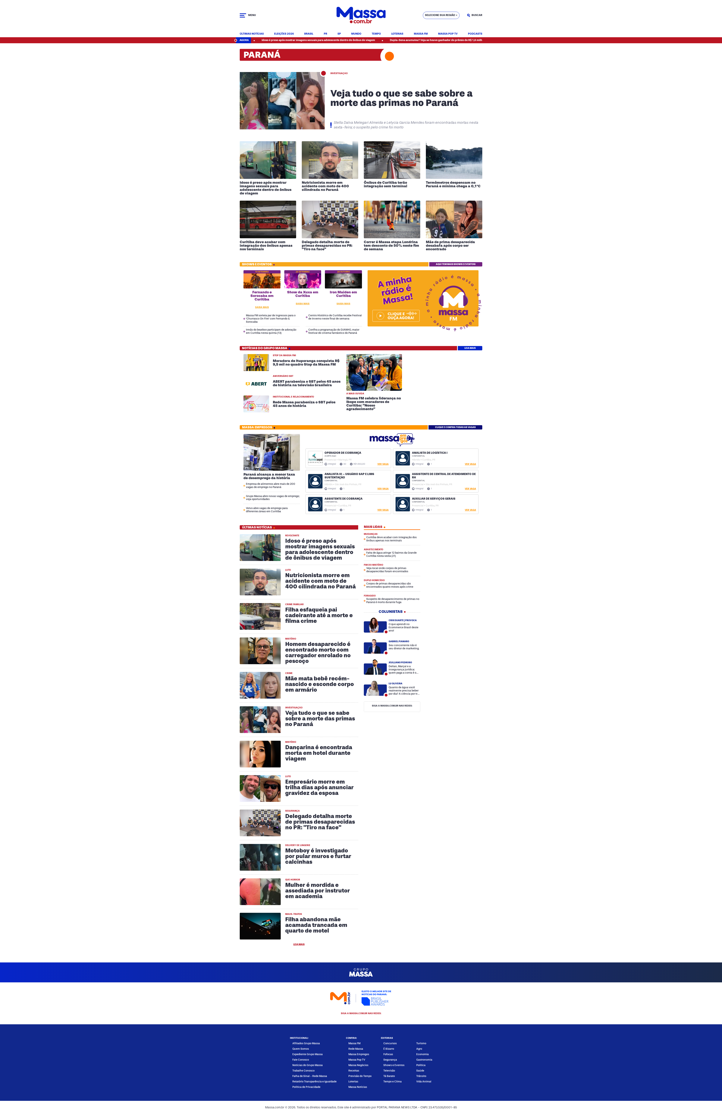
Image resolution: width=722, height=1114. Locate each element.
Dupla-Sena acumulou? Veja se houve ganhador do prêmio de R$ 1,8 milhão (371, 40)
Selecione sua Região (440, 15)
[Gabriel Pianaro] (375, 646)
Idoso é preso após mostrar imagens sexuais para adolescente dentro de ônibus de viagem (252, 40)
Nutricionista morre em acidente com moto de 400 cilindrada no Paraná (479, 40)
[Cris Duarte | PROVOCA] (375, 625)
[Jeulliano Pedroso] (375, 667)
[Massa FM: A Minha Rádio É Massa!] (396, 316)
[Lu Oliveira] (375, 688)
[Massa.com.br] (361, 15)
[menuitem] (252, 34)
